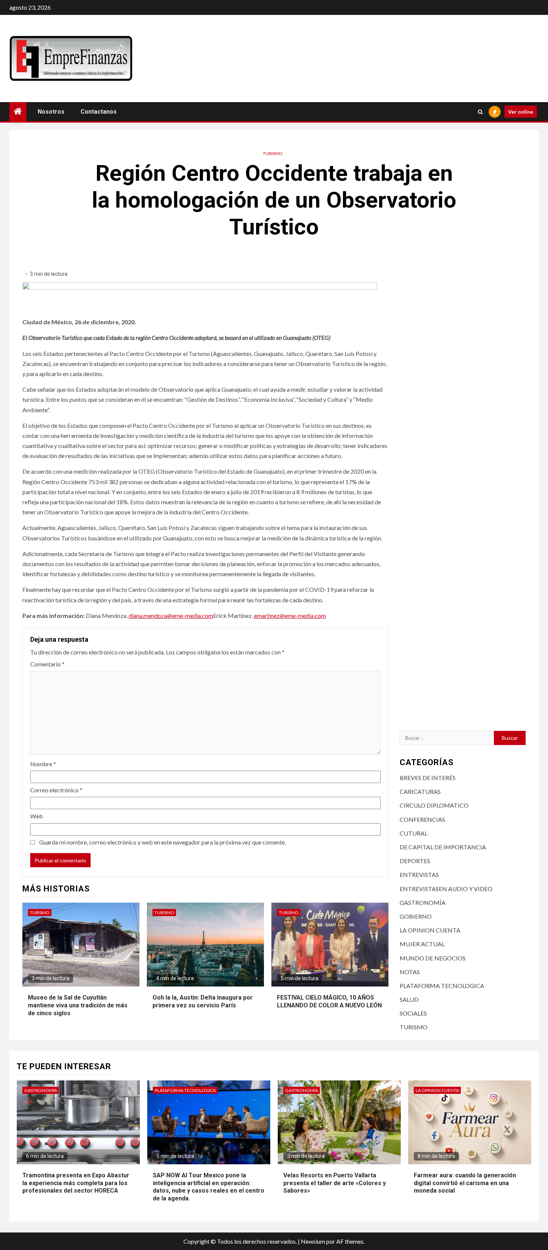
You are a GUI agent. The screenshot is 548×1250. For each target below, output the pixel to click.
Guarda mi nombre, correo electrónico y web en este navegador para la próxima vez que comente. (162, 842)
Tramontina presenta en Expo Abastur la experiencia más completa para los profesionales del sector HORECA (75, 1183)
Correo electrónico (56, 789)
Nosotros (51, 111)
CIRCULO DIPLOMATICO (434, 805)
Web (36, 816)
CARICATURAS (420, 791)
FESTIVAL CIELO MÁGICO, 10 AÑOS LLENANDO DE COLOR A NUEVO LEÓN (329, 1001)
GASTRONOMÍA (422, 902)
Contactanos (99, 111)
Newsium (313, 1241)
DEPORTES (415, 860)
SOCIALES (413, 1013)
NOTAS (410, 971)
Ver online (520, 111)
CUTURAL (414, 833)
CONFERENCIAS (422, 819)
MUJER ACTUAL (422, 943)
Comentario (47, 663)
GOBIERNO (416, 916)
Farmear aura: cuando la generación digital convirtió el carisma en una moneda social (465, 1183)
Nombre (43, 763)
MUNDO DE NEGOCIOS (433, 958)
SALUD (409, 999)
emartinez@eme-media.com (290, 615)
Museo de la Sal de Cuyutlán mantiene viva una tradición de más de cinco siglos (77, 1005)
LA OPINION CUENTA (430, 930)
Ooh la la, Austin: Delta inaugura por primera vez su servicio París (202, 1001)
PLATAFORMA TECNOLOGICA (442, 985)
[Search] (480, 112)
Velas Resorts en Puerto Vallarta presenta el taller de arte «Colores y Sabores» (334, 1183)
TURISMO (273, 153)
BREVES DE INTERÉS (428, 777)
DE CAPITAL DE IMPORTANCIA (443, 846)
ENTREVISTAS (419, 874)
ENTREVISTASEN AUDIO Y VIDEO (446, 888)
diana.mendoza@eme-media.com (171, 615)
